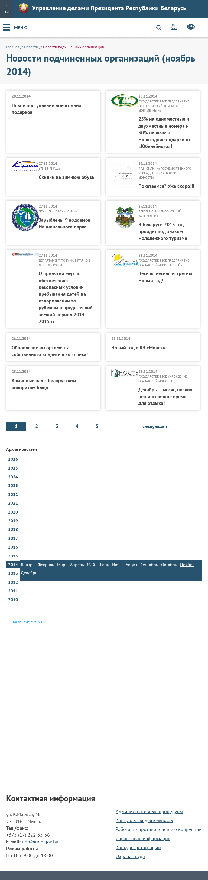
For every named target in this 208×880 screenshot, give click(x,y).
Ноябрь (187, 564)
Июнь (103, 564)
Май (91, 564)
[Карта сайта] (174, 27)
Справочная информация (143, 838)
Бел (6, 12)
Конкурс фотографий (138, 847)
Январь (27, 564)
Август (131, 564)
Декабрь (29, 572)
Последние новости (28, 622)
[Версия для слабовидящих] (191, 27)
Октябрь (169, 564)
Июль (117, 564)
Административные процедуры (149, 811)
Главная (12, 46)
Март (62, 564)
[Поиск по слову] (161, 27)
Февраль (46, 564)
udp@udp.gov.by (40, 842)
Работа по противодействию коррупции (159, 829)
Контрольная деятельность (144, 820)
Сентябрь (149, 564)
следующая (154, 426)
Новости (31, 46)
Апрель (77, 564)
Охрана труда (130, 856)
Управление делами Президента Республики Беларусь (109, 8)
